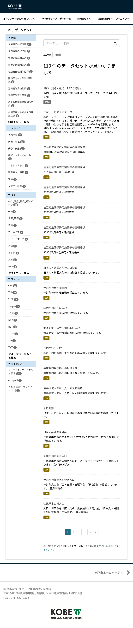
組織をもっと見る (18, 122)
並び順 (46, 54)
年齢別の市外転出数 (55, 288)
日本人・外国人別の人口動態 (60, 267)
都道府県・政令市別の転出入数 (61, 328)
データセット (23, 30)
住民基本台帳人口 (53, 503)
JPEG (47, 102)
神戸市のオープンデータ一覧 (56, 18)
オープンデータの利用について (19, 18)
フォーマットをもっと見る (20, 355)
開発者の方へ (84, 18)
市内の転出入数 (52, 348)
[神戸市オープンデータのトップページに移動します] (16, 6)
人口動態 (48, 408)
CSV (46, 137)
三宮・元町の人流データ (57, 112)
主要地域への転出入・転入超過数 (62, 388)
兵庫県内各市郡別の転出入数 (60, 368)
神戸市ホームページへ (108, 572)
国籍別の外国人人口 (55, 456)
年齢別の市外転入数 (55, 308)
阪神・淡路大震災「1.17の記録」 (62, 88)
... (84, 532)
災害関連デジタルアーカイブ (112, 18)
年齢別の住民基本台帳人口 (59, 480)
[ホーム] (9, 30)
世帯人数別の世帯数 (55, 432)
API (103, 545)
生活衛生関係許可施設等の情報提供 (64, 147)
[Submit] (115, 43)
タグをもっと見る (18, 273)
